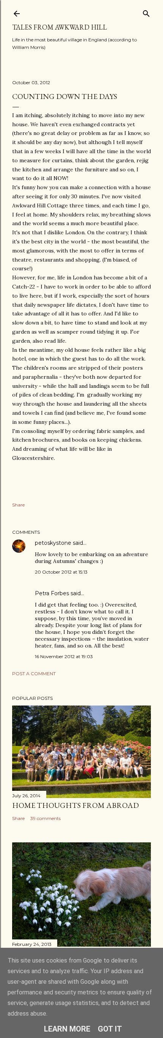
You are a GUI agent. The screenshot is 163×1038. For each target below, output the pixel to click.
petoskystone (53, 542)
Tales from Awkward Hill (59, 27)
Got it (110, 1028)
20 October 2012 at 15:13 (61, 572)
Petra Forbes (52, 593)
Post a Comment (34, 673)
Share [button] (18, 505)
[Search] (146, 12)
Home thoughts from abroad (75, 805)
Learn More (67, 1028)
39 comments (45, 818)
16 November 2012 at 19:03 (64, 656)
